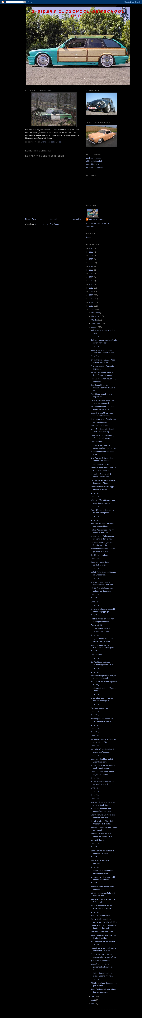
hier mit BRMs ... (97, 840)
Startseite (54, 219)
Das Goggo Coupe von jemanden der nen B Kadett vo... (103, 387)
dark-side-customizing (95, 164)
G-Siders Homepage (94, 167)
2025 (91, 252)
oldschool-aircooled (94, 161)
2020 (91, 270)
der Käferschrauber (94, 158)
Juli (93, 996)
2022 (91, 263)
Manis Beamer (96, 442)
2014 (91, 292)
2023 (91, 259)
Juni (93, 1000)
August (94, 327)
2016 (91, 284)
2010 (91, 306)
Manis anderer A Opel (99, 426)
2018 (91, 277)
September (96, 323)
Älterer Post (77, 219)
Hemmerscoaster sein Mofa (102, 932)
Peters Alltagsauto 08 (99, 708)
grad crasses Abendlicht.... (101, 960)
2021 (91, 266)
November (95, 316)
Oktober (94, 320)
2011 (91, 302)
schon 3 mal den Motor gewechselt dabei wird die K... (102, 967)
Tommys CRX (96, 625)
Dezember (95, 313)
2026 (91, 248)
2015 (91, 288)
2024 (91, 256)
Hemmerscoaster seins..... (101, 464)
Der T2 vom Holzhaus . (100, 555)
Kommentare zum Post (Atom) (47, 224)
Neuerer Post (30, 219)
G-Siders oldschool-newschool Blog (78, 13)
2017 (91, 281)
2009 (91, 309)
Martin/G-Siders (96, 219)
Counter (89, 237)
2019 (91, 274)
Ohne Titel (95, 336)
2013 (91, 295)
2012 (91, 299)
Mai (93, 1004)
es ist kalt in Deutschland (101, 916)
